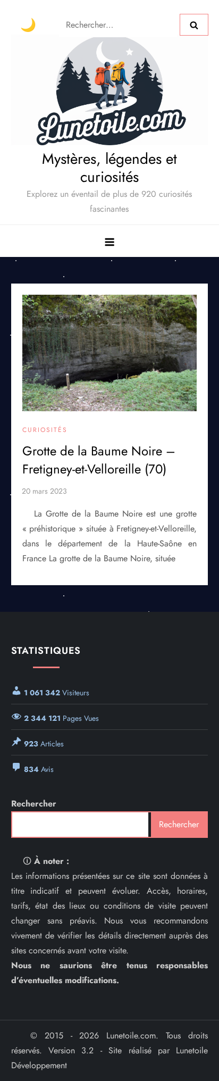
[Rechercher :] (119, 24)
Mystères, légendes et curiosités (109, 168)
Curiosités (45, 430)
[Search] (194, 24)
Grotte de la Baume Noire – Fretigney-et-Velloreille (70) (98, 460)
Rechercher (33, 803)
